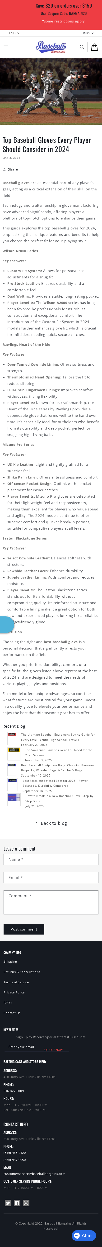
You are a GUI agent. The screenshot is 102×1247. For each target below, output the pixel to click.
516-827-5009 (14, 1091)
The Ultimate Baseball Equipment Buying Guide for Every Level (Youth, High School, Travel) (58, 737)
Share (13, 169)
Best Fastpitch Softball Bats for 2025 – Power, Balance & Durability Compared (56, 783)
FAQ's (8, 1003)
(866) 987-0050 (15, 1160)
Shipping (10, 961)
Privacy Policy (14, 992)
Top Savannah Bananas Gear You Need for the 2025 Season (59, 752)
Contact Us (12, 1013)
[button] (6, 47)
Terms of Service (16, 982)
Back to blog (54, 823)
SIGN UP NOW (53, 1050)
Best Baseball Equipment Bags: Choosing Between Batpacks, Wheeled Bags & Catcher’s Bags (57, 768)
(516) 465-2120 (15, 1152)
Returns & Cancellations (22, 972)
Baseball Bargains (58, 1223)
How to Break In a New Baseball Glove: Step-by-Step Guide (60, 798)
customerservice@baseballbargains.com (34, 1174)
